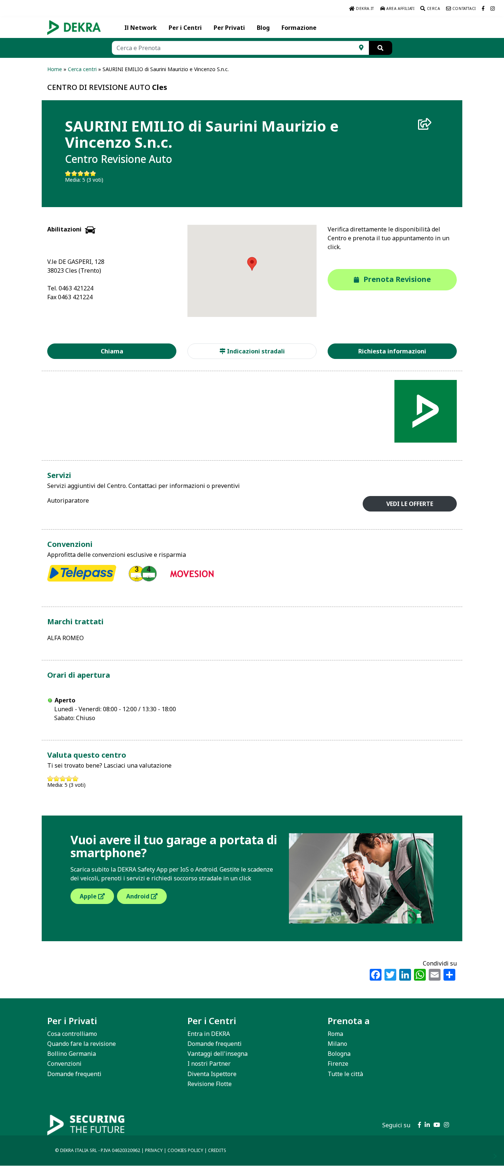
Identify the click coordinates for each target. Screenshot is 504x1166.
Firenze (338, 1063)
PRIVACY (154, 1150)
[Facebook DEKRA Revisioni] (483, 8)
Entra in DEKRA (208, 1034)
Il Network (140, 28)
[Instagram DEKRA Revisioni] (492, 8)
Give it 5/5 (93, 173)
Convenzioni (64, 1063)
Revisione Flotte (209, 1084)
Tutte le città (345, 1074)
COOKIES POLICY (185, 1150)
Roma (335, 1034)
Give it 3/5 (80, 173)
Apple (89, 896)
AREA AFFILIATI (399, 8)
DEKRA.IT (364, 8)
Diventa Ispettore (212, 1074)
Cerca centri (82, 69)
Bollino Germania (71, 1054)
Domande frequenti (74, 1074)
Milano (337, 1044)
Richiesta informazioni (392, 351)
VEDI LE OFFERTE (409, 504)
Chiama (112, 351)
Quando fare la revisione (81, 1044)
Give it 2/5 (74, 173)
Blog (263, 28)
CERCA (432, 8)
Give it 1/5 (68, 173)
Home (54, 69)
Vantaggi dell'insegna (217, 1054)
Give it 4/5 (87, 173)
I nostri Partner (209, 1063)
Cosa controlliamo (72, 1034)
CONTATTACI (463, 8)
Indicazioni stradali (255, 351)
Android (138, 896)
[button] (252, 264)
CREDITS (217, 1150)
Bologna (339, 1054)
